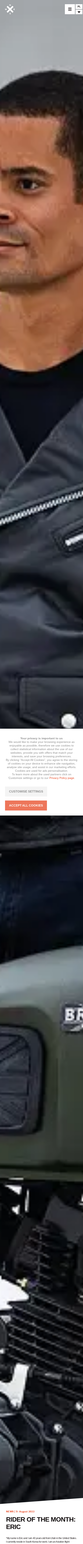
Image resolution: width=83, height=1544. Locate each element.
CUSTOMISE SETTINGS (26, 791)
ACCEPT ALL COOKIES (26, 805)
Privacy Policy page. (62, 778)
